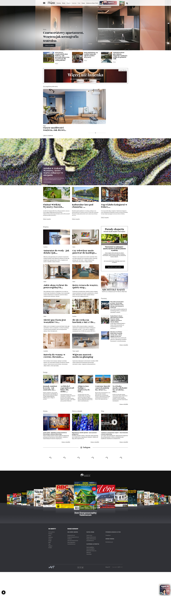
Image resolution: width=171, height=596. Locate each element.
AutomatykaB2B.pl (90, 549)
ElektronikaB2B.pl (90, 547)
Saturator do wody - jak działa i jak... (56, 252)
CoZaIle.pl (69, 538)
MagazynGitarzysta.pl (91, 537)
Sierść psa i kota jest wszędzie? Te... (55, 321)
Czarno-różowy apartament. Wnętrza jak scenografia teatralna (63, 37)
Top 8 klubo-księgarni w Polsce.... (114, 206)
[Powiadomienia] (3, 592)
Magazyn (50, 546)
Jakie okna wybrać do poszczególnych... (56, 286)
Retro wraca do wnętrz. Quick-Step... (85, 286)
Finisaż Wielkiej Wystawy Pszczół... (53, 206)
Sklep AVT (107, 567)
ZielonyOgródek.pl (71, 542)
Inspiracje (50, 537)
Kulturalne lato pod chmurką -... (82, 206)
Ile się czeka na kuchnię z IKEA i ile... (83, 321)
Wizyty (63, 3)
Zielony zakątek (77, 411)
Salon (73, 247)
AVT (119, 567)
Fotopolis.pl (108, 535)
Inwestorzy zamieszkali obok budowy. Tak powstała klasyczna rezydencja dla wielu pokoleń (62, 56)
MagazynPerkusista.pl (91, 538)
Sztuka (45, 411)
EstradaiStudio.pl (90, 540)
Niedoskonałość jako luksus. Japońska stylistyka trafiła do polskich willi (120, 56)
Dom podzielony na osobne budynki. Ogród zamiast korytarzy (91, 55)
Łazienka (46, 351)
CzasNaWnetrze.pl (71, 544)
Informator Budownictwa (72, 540)
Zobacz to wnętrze (49, 45)
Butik (49, 542)
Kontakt (50, 547)
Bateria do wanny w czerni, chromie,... (54, 356)
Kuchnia (45, 247)
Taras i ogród (75, 351)
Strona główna (51, 532)
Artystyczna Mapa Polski (92, 3)
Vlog (102, 411)
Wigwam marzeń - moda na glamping (82, 356)
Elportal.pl (89, 552)
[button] (92, 132)
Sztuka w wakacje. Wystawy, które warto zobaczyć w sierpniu (53, 172)
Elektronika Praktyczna (91, 550)
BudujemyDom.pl (71, 535)
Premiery (59, 3)
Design (83, 3)
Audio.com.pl (89, 535)
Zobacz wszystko (47, 182)
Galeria (49, 539)
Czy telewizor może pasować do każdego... (84, 252)
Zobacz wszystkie (123, 345)
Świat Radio (89, 554)
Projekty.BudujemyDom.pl (73, 537)
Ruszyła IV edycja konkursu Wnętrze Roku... (57, 129)
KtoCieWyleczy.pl (109, 542)
